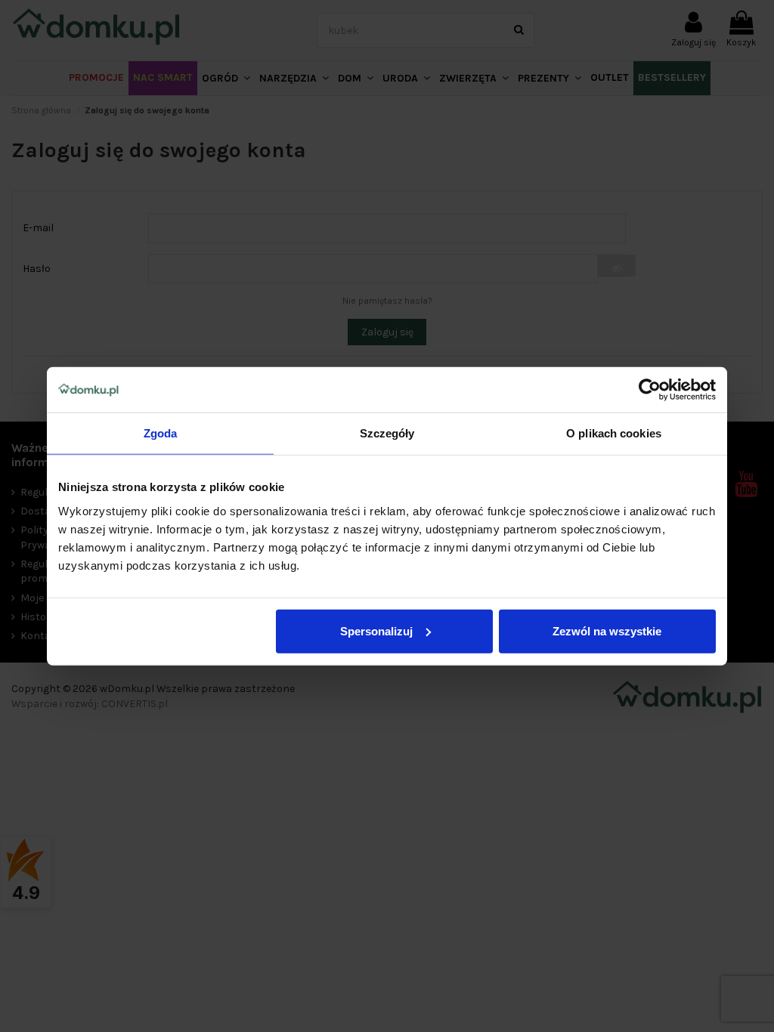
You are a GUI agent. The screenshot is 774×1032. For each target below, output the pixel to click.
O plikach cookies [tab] (613, 433)
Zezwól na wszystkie (607, 630)
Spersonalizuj (376, 630)
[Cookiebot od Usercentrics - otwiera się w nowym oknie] (650, 390)
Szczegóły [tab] (387, 433)
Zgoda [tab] (161, 433)
